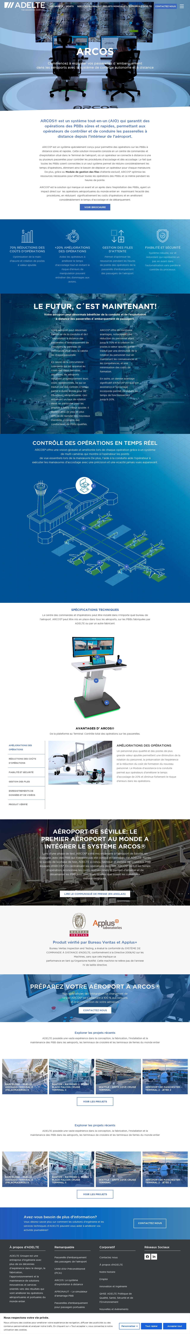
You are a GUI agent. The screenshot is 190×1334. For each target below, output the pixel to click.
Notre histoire (107, 1271)
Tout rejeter (151, 1326)
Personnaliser (128, 1326)
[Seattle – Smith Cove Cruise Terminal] (118, 1076)
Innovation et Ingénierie (113, 1286)
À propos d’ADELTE (111, 1264)
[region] (95, 1323)
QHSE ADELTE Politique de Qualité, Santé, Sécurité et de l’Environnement (116, 1297)
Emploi (103, 1279)
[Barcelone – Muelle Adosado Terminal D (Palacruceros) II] (25, 1076)
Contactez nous (108, 1257)
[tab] (26, 747)
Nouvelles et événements (113, 1309)
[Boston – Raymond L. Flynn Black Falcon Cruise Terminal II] (71, 1076)
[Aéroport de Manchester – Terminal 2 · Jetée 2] (165, 1076)
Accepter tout (174, 1326)
